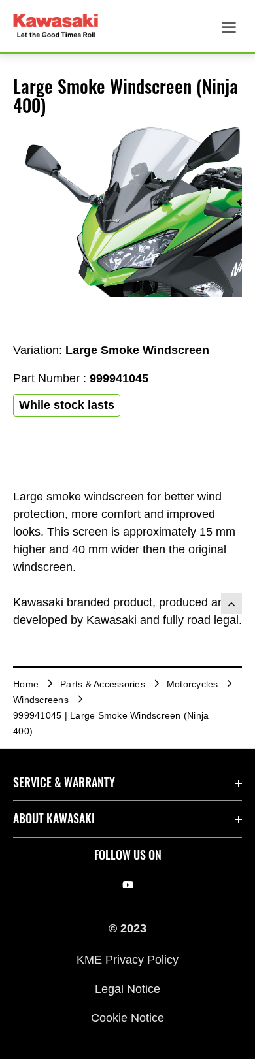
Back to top (231, 603)
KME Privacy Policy (127, 959)
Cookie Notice (127, 1017)
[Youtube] (128, 885)
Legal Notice (127, 988)
